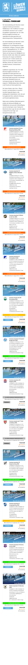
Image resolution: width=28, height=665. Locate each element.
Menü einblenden (14, 16)
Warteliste (6, 402)
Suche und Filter (7, 19)
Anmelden (7, 319)
